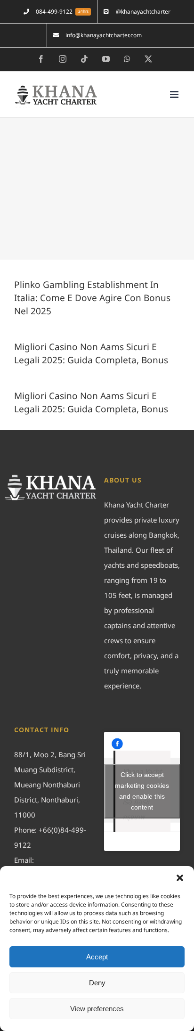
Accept (97, 957)
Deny (97, 983)
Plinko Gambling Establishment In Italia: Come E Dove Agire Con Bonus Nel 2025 (92, 298)
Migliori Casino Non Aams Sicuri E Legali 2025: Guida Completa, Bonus (91, 354)
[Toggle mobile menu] (175, 94)
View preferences (97, 1009)
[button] (180, 878)
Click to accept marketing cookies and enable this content (142, 791)
